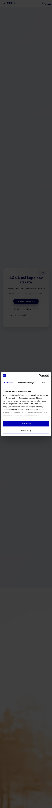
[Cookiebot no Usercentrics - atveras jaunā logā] (38, 375)
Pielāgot (24, 431)
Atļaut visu (26, 424)
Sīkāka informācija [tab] (26, 383)
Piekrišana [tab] (8, 383)
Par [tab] (43, 383)
